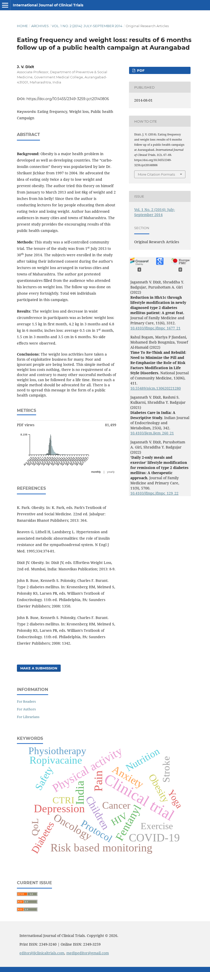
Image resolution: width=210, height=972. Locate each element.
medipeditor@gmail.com (87, 952)
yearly (111, 471)
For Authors (26, 709)
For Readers (26, 701)
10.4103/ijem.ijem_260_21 (152, 433)
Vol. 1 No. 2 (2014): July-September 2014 (87, 26)
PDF (140, 70)
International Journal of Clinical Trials (48, 5)
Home (22, 26)
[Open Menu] (5, 5)
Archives (40, 26)
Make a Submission (38, 668)
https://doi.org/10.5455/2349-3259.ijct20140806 (67, 99)
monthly (96, 471)
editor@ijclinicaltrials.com (41, 952)
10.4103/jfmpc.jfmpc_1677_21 (155, 328)
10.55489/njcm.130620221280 (155, 388)
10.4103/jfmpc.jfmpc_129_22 (154, 493)
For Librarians (28, 716)
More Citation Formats (156, 174)
